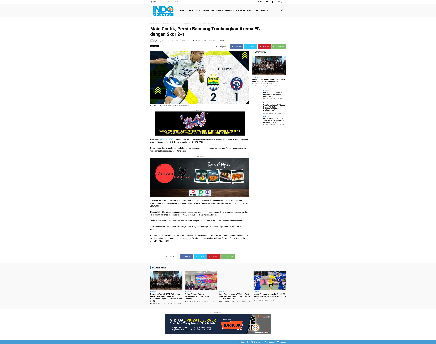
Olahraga (162, 24)
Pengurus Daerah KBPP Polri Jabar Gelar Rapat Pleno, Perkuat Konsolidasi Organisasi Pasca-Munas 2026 (268, 81)
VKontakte (270, 342)
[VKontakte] (265, 342)
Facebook (244, 342)
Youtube (283, 342)
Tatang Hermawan (162, 41)
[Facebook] (258, 1)
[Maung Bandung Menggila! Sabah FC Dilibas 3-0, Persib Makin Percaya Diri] (257, 121)
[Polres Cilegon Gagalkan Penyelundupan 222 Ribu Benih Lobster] (257, 95)
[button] (282, 10)
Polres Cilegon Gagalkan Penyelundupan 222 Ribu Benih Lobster (272, 94)
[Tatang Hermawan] (152, 41)
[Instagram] (261, 1)
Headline (266, 116)
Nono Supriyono (256, 86)
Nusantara (255, 77)
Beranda (153, 24)
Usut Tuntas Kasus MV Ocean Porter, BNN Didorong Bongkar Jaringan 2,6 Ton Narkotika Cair (274, 108)
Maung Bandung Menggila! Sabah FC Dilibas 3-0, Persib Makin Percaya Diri (273, 120)
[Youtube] (266, 1)
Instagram (257, 342)
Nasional (265, 102)
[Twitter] (264, 1)
